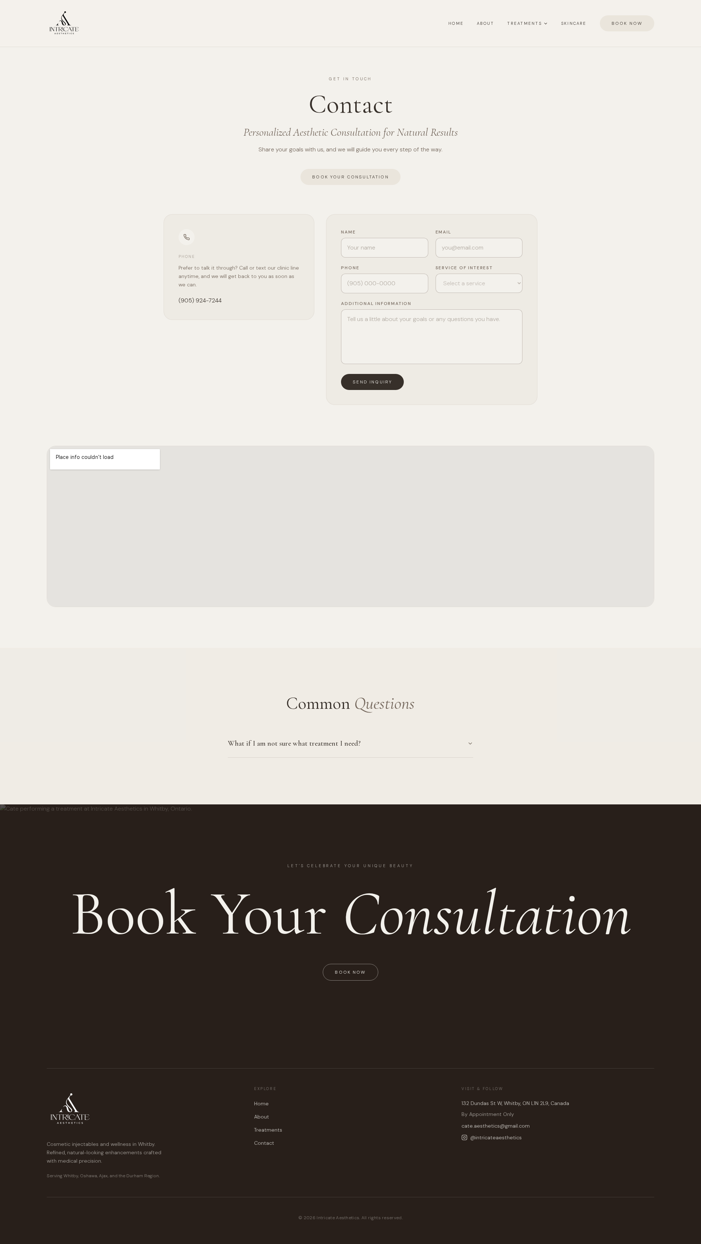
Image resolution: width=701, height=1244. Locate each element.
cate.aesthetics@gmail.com (495, 1126)
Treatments (524, 23)
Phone (350, 268)
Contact (264, 1143)
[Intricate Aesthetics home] (64, 23)
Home (456, 23)
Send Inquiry (372, 382)
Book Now (627, 23)
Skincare (574, 23)
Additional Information (376, 303)
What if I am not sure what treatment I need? (294, 743)
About (485, 23)
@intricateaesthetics (496, 1137)
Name (348, 232)
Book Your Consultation (350, 177)
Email (443, 232)
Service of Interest (464, 268)
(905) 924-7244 (200, 300)
